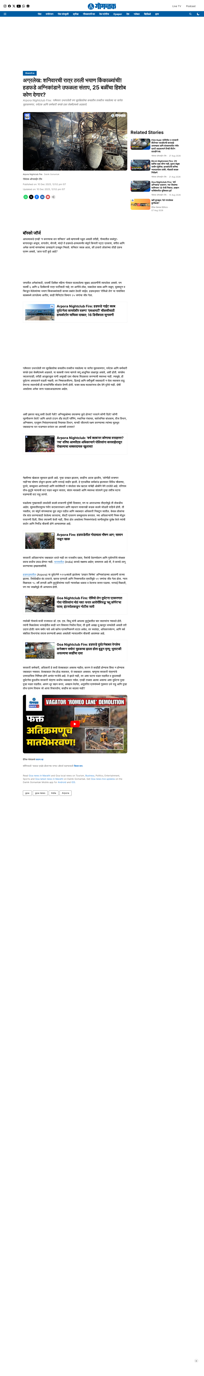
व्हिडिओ (147, 14)
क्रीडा (76, 14)
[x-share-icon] (31, 198)
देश (127, 14)
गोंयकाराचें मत (89, 14)
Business (89, 775)
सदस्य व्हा (39, 759)
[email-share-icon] (48, 198)
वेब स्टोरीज (104, 14)
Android (62, 782)
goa (27, 793)
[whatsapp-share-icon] (25, 198)
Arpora (65, 793)
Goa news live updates (103, 778)
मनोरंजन (49, 14)
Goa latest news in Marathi (49, 778)
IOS (73, 782)
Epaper (118, 14)
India (53, 793)
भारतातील (59, 562)
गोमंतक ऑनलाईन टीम (32, 179)
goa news (40, 793)
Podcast (191, 6)
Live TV (176, 6)
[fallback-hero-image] (140, 144)
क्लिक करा (78, 766)
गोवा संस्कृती (63, 14)
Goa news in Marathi (39, 775)
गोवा (39, 14)
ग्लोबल (137, 14)
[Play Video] (75, 724)
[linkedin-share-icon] (42, 198)
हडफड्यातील (29, 574)
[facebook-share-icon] (37, 198)
